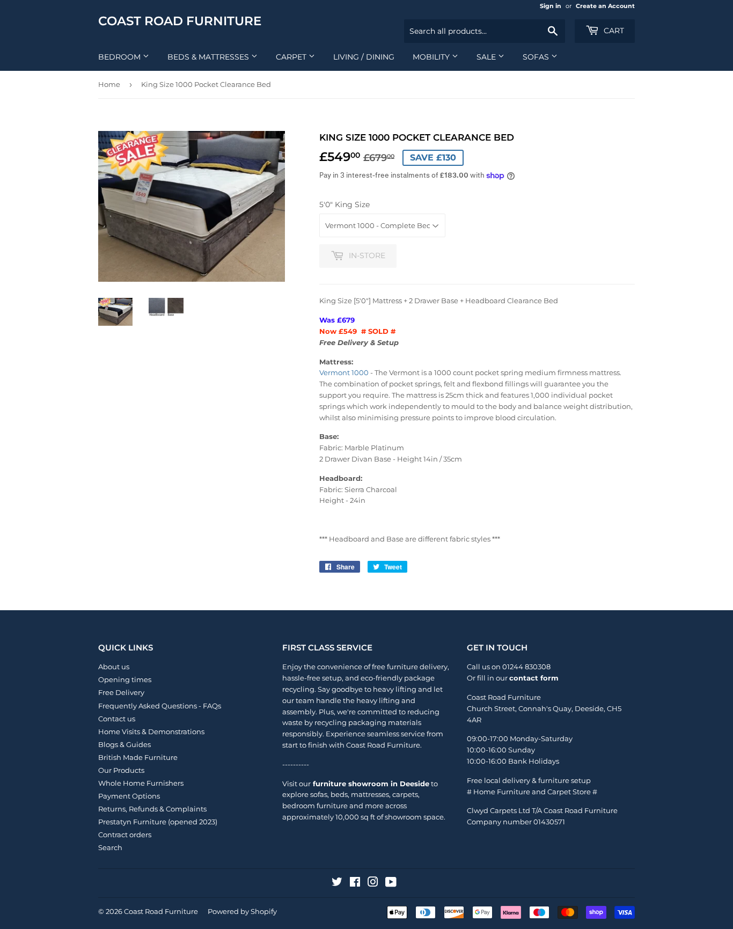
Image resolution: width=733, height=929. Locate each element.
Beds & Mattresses (209, 57)
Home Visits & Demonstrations (151, 731)
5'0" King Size (344, 204)
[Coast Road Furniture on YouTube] (391, 883)
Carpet (292, 57)
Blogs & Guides (124, 744)
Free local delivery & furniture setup (529, 780)
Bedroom (120, 57)
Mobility (432, 57)
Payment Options (129, 796)
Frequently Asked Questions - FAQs (159, 705)
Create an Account (605, 6)
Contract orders (124, 834)
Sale (487, 57)
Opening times (124, 679)
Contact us (116, 718)
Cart (613, 30)
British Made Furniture (138, 757)
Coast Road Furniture (179, 20)
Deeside (589, 708)
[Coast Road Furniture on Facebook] (355, 883)
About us (113, 666)
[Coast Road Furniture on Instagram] (373, 883)
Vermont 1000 (344, 372)
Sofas (537, 57)
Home (109, 84)
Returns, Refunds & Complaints (152, 808)
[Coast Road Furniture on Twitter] (337, 883)
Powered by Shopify (242, 911)
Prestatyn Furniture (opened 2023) (157, 821)
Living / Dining (363, 57)
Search (110, 847)
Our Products (121, 770)
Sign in (550, 6)
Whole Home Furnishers (141, 783)
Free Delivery (121, 692)
